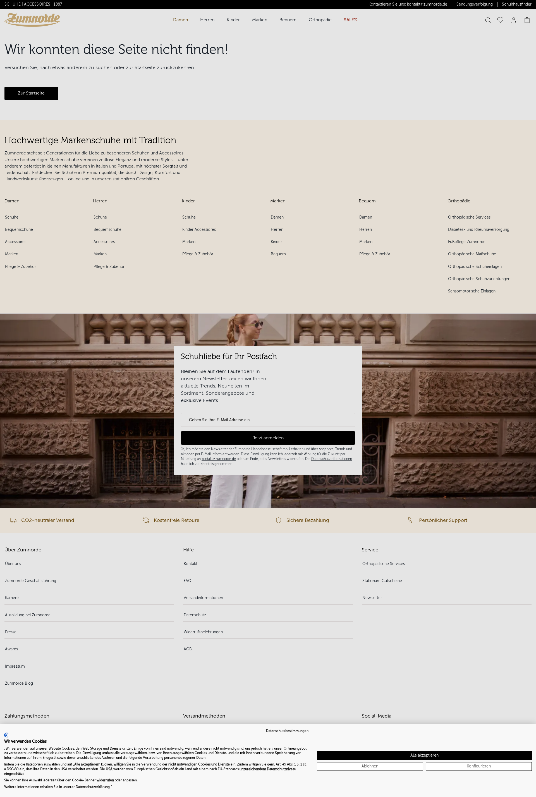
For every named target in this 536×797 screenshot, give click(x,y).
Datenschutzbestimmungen (287, 731)
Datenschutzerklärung (93, 787)
